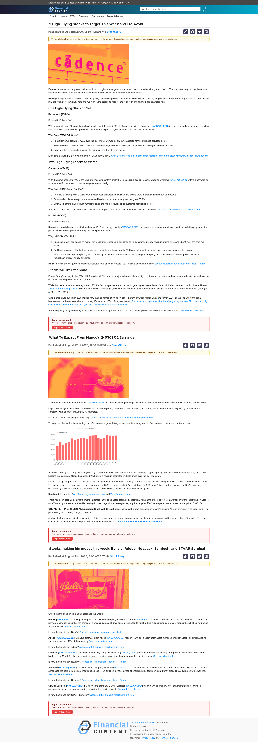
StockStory (114, 31)
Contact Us (123, 2)
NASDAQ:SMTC (67, 667)
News (64, 16)
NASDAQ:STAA (75, 686)
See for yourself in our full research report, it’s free (180, 263)
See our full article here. (76, 626)
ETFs (72, 16)
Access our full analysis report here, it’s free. (102, 632)
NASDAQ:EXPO (160, 126)
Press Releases (115, 16)
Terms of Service (169, 737)
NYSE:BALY (63, 619)
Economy (84, 16)
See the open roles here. (192, 310)
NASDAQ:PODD (130, 227)
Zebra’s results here (120, 494)
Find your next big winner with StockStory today (103, 304)
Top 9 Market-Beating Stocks (62, 288)
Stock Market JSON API (142, 722)
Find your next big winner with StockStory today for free (160, 301)
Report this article (62, 327)
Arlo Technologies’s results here (89, 494)
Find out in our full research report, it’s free (178, 209)
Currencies (98, 16)
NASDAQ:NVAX (67, 652)
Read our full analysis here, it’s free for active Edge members (123, 417)
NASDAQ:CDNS (178, 180)
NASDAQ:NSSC (97, 402)
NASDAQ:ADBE (65, 638)
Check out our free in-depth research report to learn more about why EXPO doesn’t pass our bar (159, 156)
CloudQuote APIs (107, 2)
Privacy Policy (148, 737)
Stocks (54, 16)
